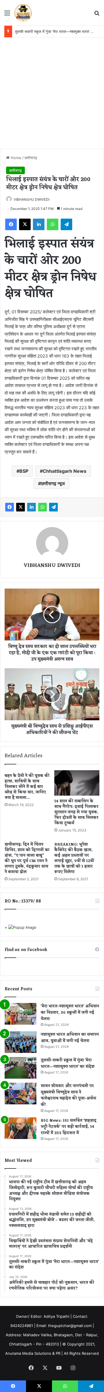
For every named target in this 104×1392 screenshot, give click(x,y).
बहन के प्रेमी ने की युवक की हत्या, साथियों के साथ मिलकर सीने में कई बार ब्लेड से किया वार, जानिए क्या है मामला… (27, 786)
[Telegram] (66, 224)
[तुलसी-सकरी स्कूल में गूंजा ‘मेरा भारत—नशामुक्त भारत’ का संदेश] (20, 1068)
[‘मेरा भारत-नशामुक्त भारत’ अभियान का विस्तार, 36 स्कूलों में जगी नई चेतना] (20, 1014)
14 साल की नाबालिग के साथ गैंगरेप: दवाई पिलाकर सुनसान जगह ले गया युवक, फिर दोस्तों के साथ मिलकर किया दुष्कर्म (76, 812)
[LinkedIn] (38, 224)
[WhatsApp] (52, 224)
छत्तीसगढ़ (31, 157)
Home (15, 157)
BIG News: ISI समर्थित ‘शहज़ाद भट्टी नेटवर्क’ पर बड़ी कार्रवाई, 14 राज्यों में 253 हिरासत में (68, 1127)
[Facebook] (11, 224)
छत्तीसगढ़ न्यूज (53, 483)
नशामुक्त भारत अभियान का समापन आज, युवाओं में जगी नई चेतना (70, 1038)
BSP (23, 471)
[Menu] (7, 14)
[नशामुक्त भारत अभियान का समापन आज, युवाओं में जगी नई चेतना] (20, 1042)
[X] (25, 224)
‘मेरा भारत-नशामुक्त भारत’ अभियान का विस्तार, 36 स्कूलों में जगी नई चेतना (70, 1012)
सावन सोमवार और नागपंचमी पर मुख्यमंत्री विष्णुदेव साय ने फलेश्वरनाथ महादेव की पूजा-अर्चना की (68, 1095)
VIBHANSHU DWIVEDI (31, 199)
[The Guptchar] (23, 12)
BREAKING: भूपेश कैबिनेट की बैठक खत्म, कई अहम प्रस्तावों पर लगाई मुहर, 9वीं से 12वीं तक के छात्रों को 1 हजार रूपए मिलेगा (74, 858)
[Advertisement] (52, 92)
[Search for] (97, 14)
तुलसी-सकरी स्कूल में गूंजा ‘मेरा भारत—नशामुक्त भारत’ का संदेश (58, 31)
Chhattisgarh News (64, 471)
